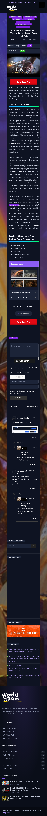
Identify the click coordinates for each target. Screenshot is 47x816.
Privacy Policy (10, 735)
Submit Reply (22, 361)
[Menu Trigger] (42, 5)
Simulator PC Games (23, 762)
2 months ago (31, 417)
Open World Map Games (23, 24)
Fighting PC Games (23, 22)
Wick (12, 39)
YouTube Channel (16, 2)
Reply (34, 437)
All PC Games (17, 19)
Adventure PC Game (30, 16)
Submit (18, 398)
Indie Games (23, 768)
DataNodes (24, 313)
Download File (23, 82)
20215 (33, 39)
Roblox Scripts (23, 758)
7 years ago (21, 39)
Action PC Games (15, 16)
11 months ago (30, 470)
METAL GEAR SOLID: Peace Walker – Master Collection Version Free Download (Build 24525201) (23, 668)
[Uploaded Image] (25, 430)
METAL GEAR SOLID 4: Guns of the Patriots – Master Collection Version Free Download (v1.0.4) (24, 658)
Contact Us (30, 2)
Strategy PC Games (23, 27)
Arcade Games (28, 19)
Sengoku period (14, 205)
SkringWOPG (6, 813)
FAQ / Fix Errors (11, 738)
